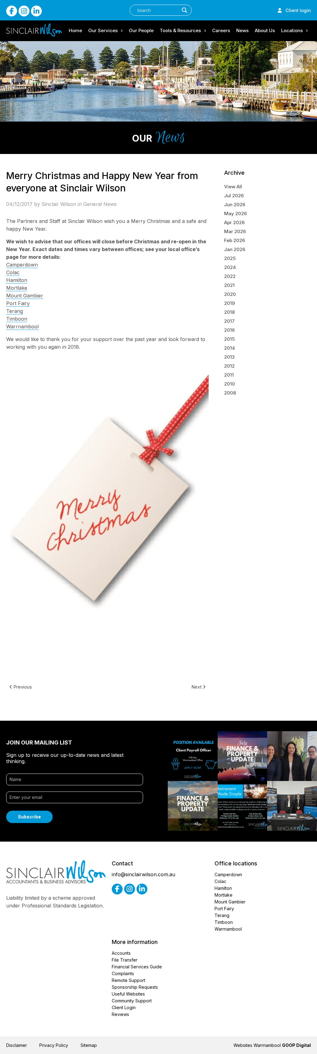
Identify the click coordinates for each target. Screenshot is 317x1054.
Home (75, 30)
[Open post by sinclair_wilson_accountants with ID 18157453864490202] (193, 756)
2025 (230, 258)
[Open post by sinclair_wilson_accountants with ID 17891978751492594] (242, 806)
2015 (229, 339)
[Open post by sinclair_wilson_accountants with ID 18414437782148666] (242, 756)
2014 (229, 348)
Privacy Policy (53, 1045)
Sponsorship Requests (135, 987)
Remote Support (128, 980)
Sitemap (88, 1045)
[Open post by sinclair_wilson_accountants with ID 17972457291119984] (292, 756)
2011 (229, 375)
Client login (296, 10)
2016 (229, 330)
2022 (230, 276)
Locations (292, 30)
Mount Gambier (24, 295)
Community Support (132, 1000)
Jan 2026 (234, 249)
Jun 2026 (234, 204)
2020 (230, 294)
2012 (229, 366)
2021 (229, 285)
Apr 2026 (234, 222)
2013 (229, 357)
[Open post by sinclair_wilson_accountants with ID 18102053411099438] (292, 806)
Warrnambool (22, 326)
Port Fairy (18, 303)
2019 (229, 303)
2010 (229, 384)
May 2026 (235, 213)
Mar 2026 (235, 231)
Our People (141, 30)
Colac (13, 272)
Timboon (16, 319)
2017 (229, 321)
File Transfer (124, 959)
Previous (22, 687)
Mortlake (16, 288)
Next (197, 687)
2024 (230, 267)
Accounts (121, 953)
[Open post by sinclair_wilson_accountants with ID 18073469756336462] (193, 806)
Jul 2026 (234, 195)
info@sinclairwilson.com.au (143, 874)
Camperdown (22, 265)
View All (233, 187)
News (242, 30)
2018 (229, 312)
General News (100, 204)
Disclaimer (16, 1045)
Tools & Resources (180, 30)
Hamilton (16, 280)
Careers (221, 30)
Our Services (103, 30)
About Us (265, 30)
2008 (230, 393)
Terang (14, 311)
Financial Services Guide (137, 966)
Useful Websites (128, 993)
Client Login (124, 1007)
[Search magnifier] (184, 10)
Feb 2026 (234, 240)
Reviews (120, 1014)
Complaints (123, 973)
